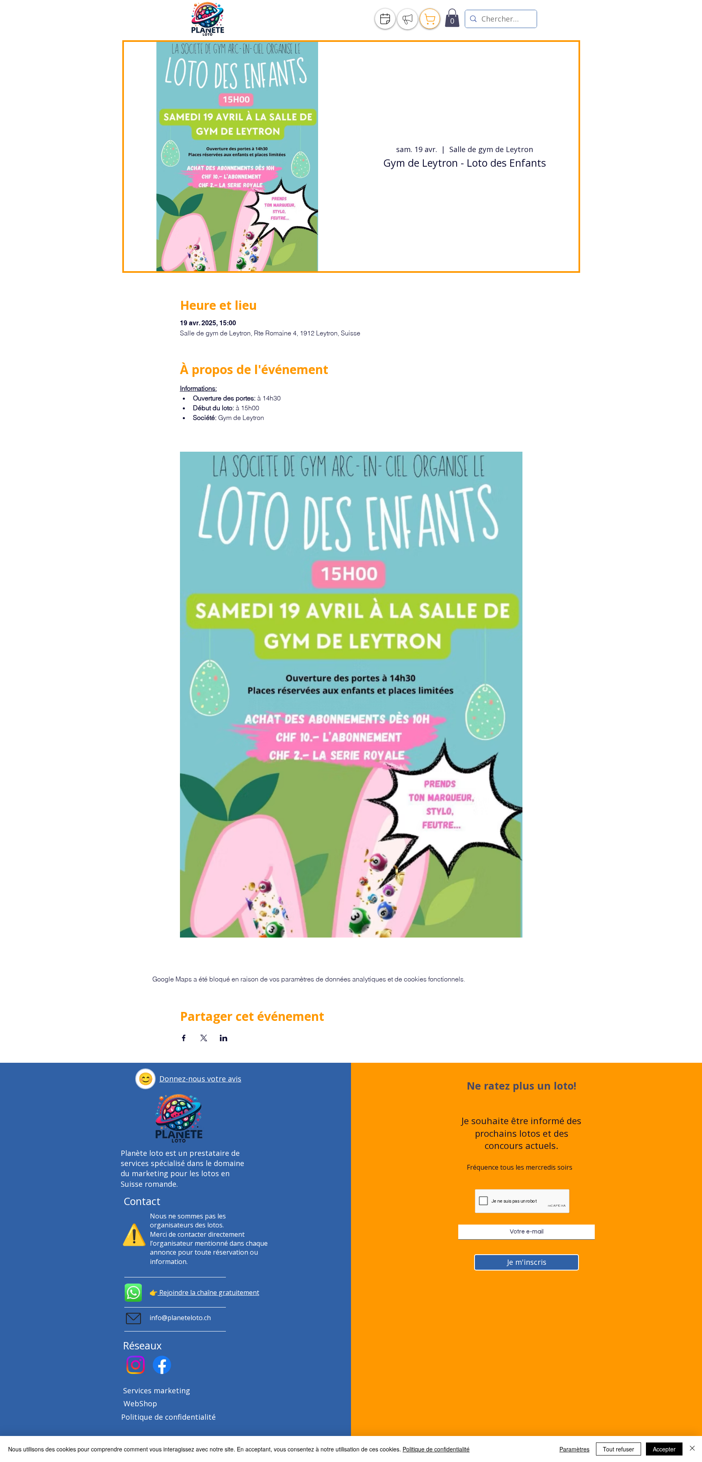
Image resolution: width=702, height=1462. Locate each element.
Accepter (664, 1449)
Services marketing (156, 1390)
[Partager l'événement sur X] (204, 1038)
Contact (142, 1201)
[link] (452, 18)
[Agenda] (385, 19)
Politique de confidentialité (168, 1417)
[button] (145, 1078)
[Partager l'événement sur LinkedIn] (224, 1038)
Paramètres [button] (574, 1449)
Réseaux (142, 1345)
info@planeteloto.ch (180, 1317)
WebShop (140, 1403)
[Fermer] (692, 1448)
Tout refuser (618, 1449)
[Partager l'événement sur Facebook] (184, 1038)
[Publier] (407, 19)
